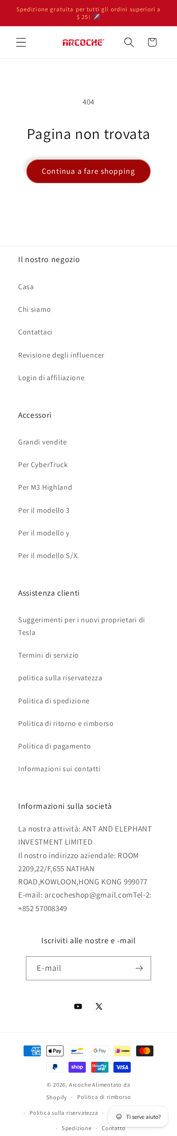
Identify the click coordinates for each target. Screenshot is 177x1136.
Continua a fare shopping (88, 171)
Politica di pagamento (54, 746)
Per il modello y (43, 533)
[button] (21, 42)
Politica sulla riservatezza (64, 1113)
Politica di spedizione (54, 701)
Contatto (113, 1128)
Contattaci (35, 332)
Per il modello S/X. (48, 555)
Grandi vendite (42, 442)
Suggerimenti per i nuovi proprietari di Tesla (81, 626)
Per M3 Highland (45, 487)
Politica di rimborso (104, 1097)
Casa (26, 286)
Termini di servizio (48, 655)
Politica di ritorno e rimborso (66, 723)
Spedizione (77, 1128)
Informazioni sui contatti (59, 768)
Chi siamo (34, 309)
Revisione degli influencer (61, 355)
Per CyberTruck (43, 464)
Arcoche (80, 1084)
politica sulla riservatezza (60, 678)
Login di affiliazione (51, 377)
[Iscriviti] (139, 968)
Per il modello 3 (44, 510)
